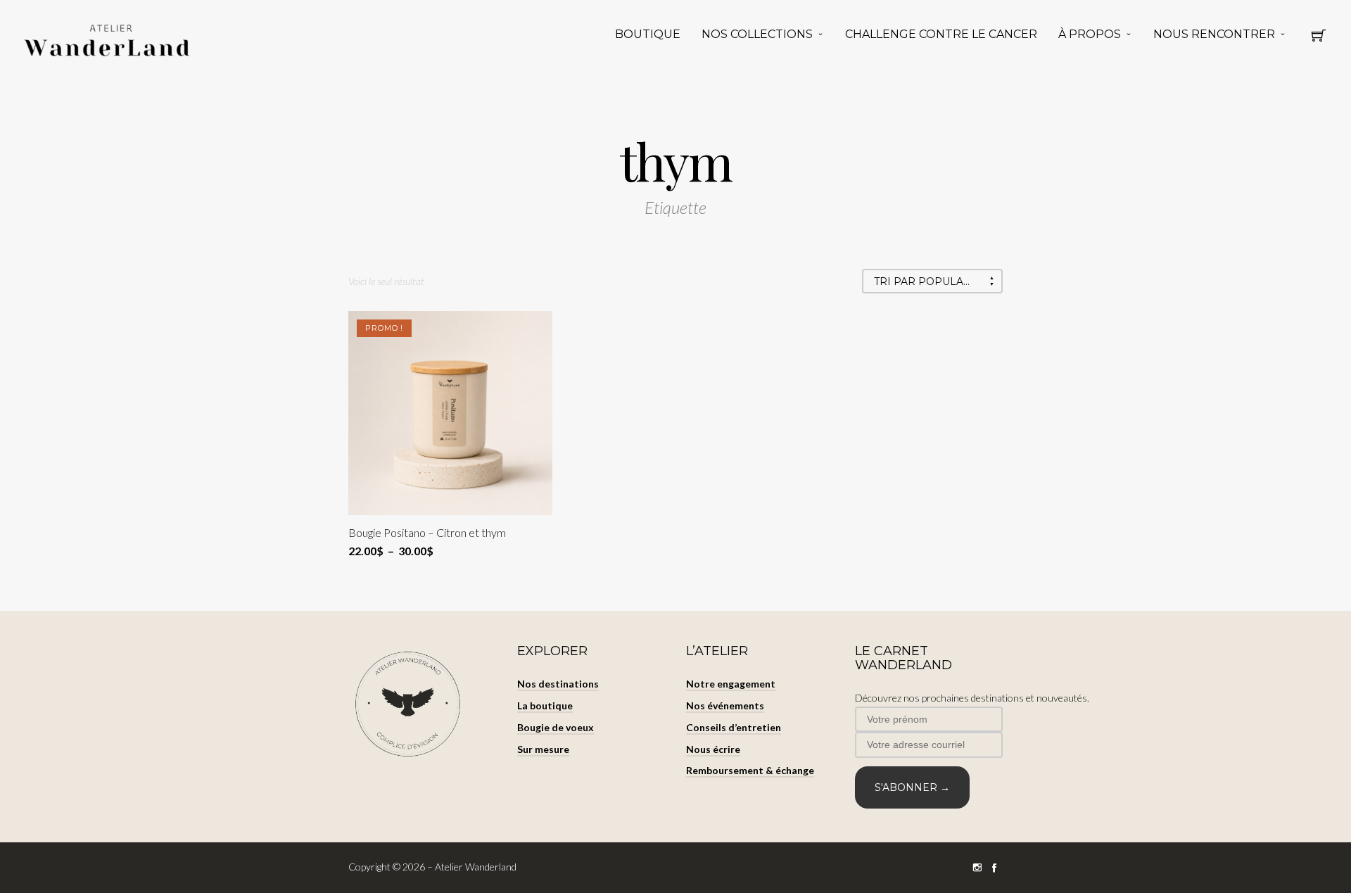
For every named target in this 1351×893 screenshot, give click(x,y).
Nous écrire (713, 749)
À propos (1089, 34)
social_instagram (977, 867)
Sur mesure (543, 749)
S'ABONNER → (912, 787)
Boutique (647, 34)
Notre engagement (730, 684)
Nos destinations (558, 684)
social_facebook (994, 867)
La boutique (545, 705)
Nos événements (725, 705)
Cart (1318, 39)
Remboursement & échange (750, 770)
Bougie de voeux (555, 727)
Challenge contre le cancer (941, 34)
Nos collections (757, 34)
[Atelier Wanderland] (109, 41)
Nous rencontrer (1214, 34)
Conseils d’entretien (733, 727)
